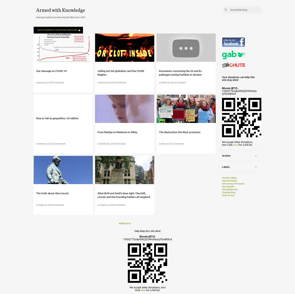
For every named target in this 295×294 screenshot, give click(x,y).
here (235, 145)
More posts (125, 224)
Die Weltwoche (230, 189)
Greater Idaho (229, 177)
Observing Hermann (233, 183)
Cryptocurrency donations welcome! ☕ (59, 30)
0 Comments (58, 82)
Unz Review (228, 186)
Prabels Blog (229, 192)
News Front (228, 195)
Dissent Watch (229, 180)
